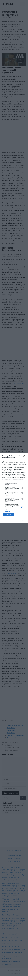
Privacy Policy (22, 520)
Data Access (14, 520)
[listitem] (14, 484)
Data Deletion (5, 520)
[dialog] (14, 488)
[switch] (22, 488)
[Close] (24, 456)
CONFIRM (8, 514)
